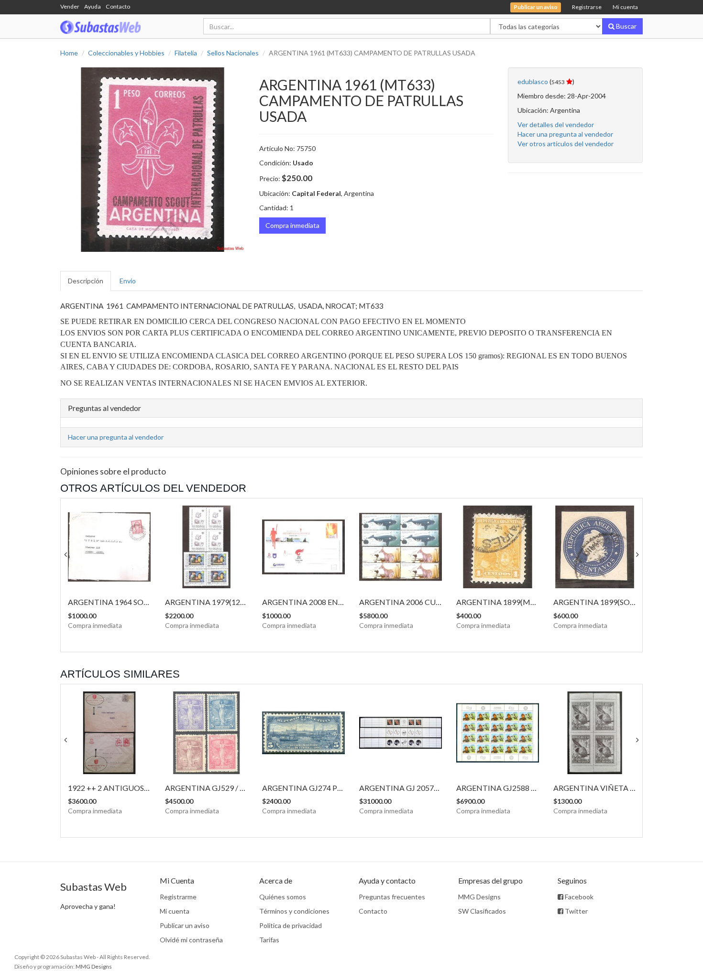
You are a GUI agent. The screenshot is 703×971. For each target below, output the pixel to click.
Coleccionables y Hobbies (126, 53)
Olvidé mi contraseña (191, 940)
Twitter (575, 911)
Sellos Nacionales (233, 53)
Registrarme (178, 897)
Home (69, 53)
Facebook (578, 897)
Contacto (118, 6)
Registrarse (587, 7)
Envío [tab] (128, 281)
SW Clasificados (482, 911)
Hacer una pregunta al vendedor (565, 134)
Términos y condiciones (294, 911)
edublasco (532, 81)
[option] (152, 159)
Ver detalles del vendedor (555, 124)
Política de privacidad (290, 925)
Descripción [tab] (85, 281)
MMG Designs (479, 897)
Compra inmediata (292, 225)
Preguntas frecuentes (392, 897)
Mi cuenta (625, 7)
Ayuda (92, 6)
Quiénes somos (282, 897)
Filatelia (186, 53)
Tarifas (269, 940)
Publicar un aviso (184, 925)
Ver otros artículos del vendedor (565, 144)
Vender (69, 6)
